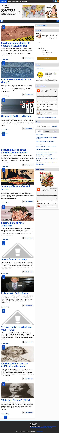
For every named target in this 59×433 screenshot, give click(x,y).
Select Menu (1, 21)
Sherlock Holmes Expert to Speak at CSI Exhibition (15, 44)
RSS (58, 1)
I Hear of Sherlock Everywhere (8, 7)
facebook (54, 1)
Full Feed (45, 50)
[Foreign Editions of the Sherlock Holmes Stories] (17, 140)
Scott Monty (6, 59)
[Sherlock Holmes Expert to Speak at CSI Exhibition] (17, 33)
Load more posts (5, 417)
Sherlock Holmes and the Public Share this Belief (14, 365)
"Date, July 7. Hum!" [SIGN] (15, 400)
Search (58, 21)
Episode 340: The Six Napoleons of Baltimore (46, 146)
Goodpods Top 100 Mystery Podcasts (47, 79)
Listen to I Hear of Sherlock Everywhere (47, 117)
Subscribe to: (40, 48)
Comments (47, 131)
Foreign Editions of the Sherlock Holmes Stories (14, 151)
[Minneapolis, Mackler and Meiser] (17, 177)
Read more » (29, 58)
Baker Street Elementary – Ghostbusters (19, 1)
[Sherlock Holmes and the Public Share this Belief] (17, 354)
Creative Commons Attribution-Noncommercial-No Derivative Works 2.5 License (43, 427)
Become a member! (40, 68)
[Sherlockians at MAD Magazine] (17, 213)
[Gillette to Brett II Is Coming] (17, 106)
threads (56, 1)
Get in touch (54, 126)
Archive (54, 131)
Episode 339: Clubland (41, 134)
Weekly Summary (47, 52)
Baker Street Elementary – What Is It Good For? (46, 152)
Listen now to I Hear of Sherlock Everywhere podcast (47, 81)
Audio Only (46, 54)
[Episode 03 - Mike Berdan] (17, 284)
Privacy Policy (40, 431)
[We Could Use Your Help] (17, 250)
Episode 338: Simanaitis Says (42, 149)
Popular (39, 131)
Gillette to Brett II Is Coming (16, 116)
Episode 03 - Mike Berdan (15, 293)
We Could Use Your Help (14, 259)
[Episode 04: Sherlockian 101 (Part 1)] (17, 70)
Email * (39, 42)
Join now (47, 58)
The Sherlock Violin (40, 144)
